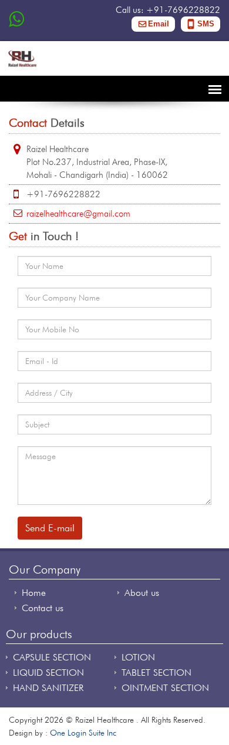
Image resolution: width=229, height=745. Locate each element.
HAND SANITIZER (48, 687)
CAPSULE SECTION (52, 657)
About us (141, 592)
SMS (205, 23)
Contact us (42, 607)
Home (34, 592)
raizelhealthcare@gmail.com (78, 213)
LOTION (138, 657)
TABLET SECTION (156, 672)
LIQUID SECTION (48, 672)
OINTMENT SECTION (165, 687)
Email (158, 23)
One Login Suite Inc (83, 732)
